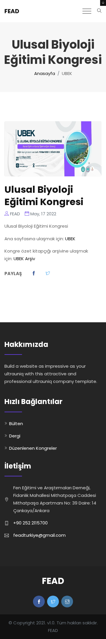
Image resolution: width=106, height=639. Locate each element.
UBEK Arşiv (24, 258)
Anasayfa (44, 73)
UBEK (70, 239)
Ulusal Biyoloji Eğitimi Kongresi (43, 195)
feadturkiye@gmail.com (39, 535)
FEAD (11, 11)
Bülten (16, 423)
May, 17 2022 (43, 214)
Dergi (14, 436)
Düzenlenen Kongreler (33, 448)
